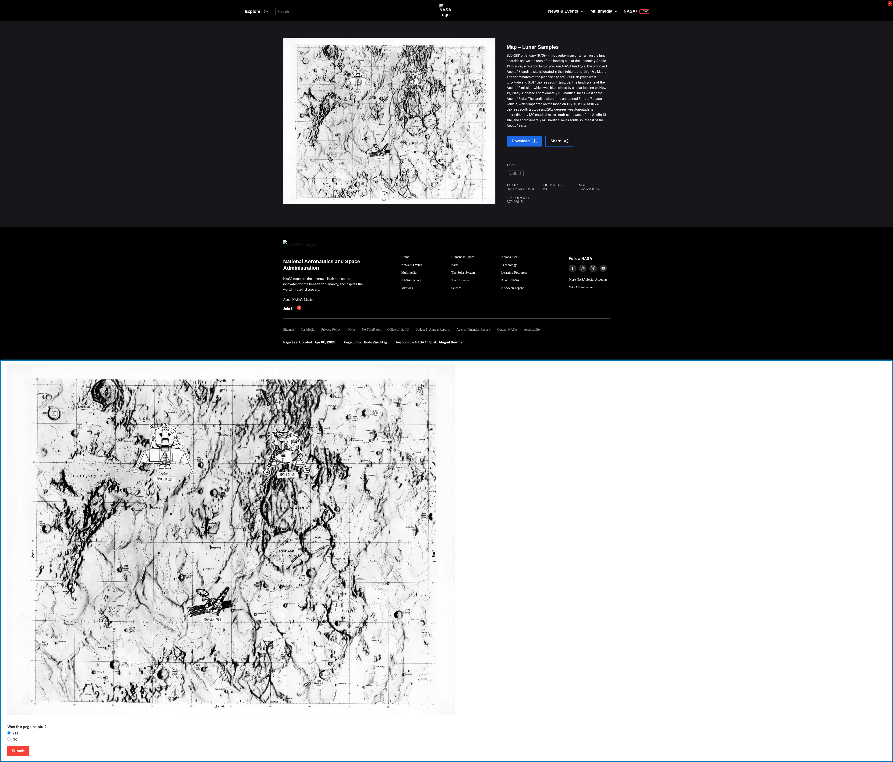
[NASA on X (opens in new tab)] (593, 268)
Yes (15, 733)
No (14, 739)
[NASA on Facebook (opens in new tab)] (572, 268)
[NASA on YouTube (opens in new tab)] (603, 268)
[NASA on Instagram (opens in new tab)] (582, 268)
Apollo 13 (515, 173)
